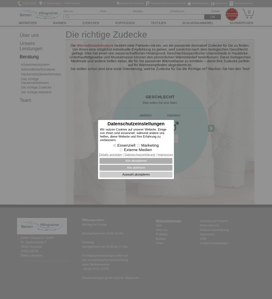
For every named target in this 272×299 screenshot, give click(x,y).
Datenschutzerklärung (140, 154)
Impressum (165, 154)
